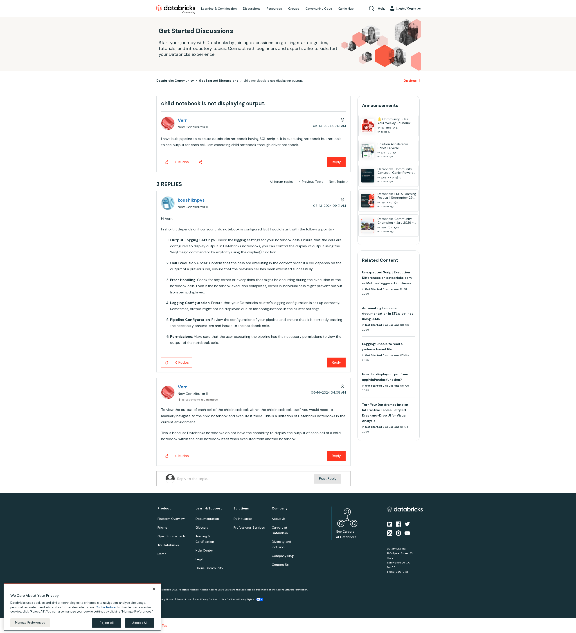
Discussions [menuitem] (251, 9)
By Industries (243, 519)
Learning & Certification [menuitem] (219, 9)
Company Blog (283, 556)
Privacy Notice (165, 599)
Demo (162, 554)
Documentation (207, 519)
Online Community (209, 568)
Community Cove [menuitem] (319, 9)
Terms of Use (184, 599)
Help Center (204, 550)
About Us (279, 519)
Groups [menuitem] (293, 9)
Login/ (409, 8)
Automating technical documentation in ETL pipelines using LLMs (387, 313)
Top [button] (164, 626)
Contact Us (280, 565)
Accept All (139, 623)
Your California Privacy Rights (238, 599)
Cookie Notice (106, 607)
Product (164, 508)
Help (381, 8)
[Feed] (389, 533)
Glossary (202, 527)
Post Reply (328, 478)
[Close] (154, 589)
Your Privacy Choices (206, 599)
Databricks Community (176, 9)
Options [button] (410, 81)
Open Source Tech (171, 536)
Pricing (162, 527)
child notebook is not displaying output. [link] (273, 81)
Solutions (241, 508)
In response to (200, 399)
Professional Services (249, 527)
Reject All (106, 623)
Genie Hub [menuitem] (346, 9)
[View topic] (367, 126)
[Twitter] (407, 524)
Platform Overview (171, 519)
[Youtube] (407, 533)
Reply (336, 162)
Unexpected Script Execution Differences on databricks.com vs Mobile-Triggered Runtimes (387, 277)
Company (279, 508)
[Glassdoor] (398, 533)
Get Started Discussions (218, 81)
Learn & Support (209, 508)
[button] (166, 162)
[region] (82, 607)
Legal (199, 559)
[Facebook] (398, 524)
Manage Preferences (30, 622)
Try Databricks (168, 545)
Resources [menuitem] (274, 9)
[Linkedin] (389, 524)
